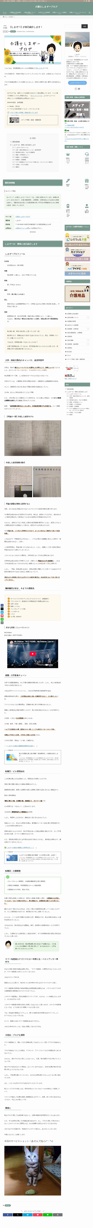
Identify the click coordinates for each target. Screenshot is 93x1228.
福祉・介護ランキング (70, 378)
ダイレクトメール (36, 96)
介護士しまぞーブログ (46, 6)
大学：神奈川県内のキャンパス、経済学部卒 (28, 150)
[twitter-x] (84, 1)
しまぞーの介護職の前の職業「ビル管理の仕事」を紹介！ (38, 855)
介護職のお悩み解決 (72, 314)
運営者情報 (16, 142)
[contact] (89, 1)
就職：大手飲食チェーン (23, 155)
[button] (8, 1214)
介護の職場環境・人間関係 (74, 333)
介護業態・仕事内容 (72, 329)
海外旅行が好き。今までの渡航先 (25, 152)
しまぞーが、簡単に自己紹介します (24, 145)
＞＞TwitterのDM (69, 125)
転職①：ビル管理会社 (22, 157)
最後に (18, 167)
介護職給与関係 (71, 321)
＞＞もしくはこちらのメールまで (74, 127)
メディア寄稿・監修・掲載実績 (31, 120)
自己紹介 (13, 31)
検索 (84, 26)
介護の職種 (70, 340)
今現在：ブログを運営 (22, 164)
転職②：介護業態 (21, 159)
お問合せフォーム (21, 228)
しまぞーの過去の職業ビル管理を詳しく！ (20, 847)
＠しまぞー (40, 68)
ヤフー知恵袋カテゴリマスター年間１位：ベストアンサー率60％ (34, 162)
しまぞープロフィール (22, 147)
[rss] (86, 1)
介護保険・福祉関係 (72, 344)
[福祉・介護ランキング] (70, 376)
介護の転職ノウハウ (72, 317)
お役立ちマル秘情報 (72, 325)
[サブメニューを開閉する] (88, 317)
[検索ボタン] (90, 12)
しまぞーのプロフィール (77, 83)
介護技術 (69, 336)
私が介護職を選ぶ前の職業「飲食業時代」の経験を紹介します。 (38, 754)
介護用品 (69, 348)
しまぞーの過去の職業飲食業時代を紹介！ (21, 746)
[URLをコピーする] (57, 1214)
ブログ (69, 355)
